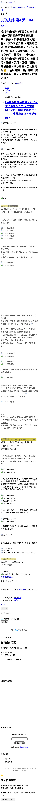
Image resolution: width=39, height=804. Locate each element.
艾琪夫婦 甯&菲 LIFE (17, 20)
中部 (16, 600)
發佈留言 (4, 622)
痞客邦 (21, 590)
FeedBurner (24, 747)
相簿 (7, 88)
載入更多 (4, 608)
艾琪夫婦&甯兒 (7, 577)
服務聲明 (23, 771)
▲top (3, 604)
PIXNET (10, 768)
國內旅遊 (17, 598)
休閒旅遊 (18, 83)
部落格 (7, 90)
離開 (12, 799)
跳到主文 (4, 26)
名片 (7, 93)
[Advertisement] (19, 291)
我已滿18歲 (5, 799)
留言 (26, 590)
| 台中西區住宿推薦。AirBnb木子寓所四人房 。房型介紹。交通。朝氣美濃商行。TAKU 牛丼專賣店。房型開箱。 (21, 110)
